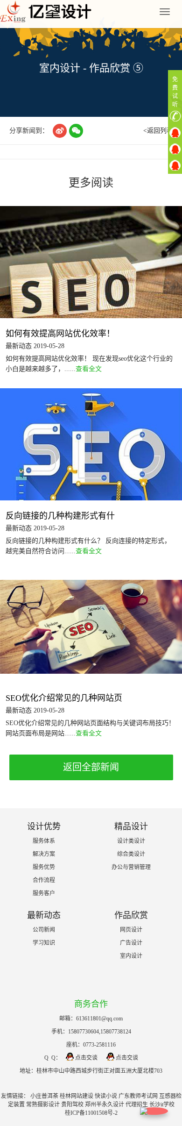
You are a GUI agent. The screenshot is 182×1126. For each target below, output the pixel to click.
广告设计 (131, 943)
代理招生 (137, 1104)
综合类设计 (131, 854)
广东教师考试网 (138, 1096)
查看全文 (89, 368)
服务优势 (44, 867)
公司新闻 (44, 929)
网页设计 (131, 929)
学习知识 (44, 943)
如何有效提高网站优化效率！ (60, 333)
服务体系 (44, 841)
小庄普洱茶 (44, 1096)
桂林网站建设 (76, 1096)
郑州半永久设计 (104, 1104)
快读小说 (106, 1096)
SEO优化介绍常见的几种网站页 (64, 698)
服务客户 (44, 893)
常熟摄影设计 (43, 1104)
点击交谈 (86, 1058)
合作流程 (44, 880)
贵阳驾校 (72, 1104)
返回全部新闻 (91, 767)
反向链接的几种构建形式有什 (60, 515)
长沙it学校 (162, 1104)
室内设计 (131, 956)
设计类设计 (131, 841)
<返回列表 (158, 130)
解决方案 (44, 854)
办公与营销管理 (131, 867)
